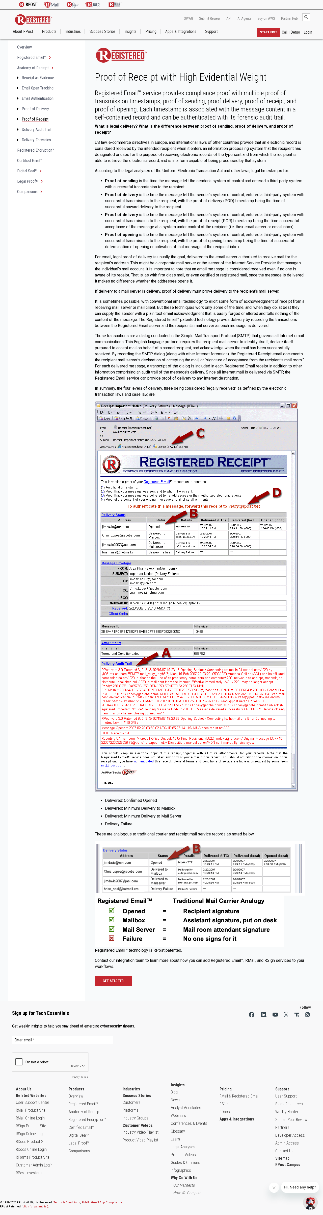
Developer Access (290, 1135)
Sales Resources (289, 1104)
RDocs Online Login (31, 1149)
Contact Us (284, 1151)
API (228, 18)
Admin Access (287, 1143)
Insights (130, 31)
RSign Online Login (30, 1133)
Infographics (181, 1170)
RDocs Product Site (31, 1141)
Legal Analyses (183, 1146)
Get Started (113, 981)
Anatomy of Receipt (33, 67)
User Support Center (32, 1102)
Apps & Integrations (180, 31)
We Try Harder (286, 1111)
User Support (286, 1096)
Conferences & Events (189, 1123)
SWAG (188, 18)
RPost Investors (29, 1173)
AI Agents (244, 18)
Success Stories (103, 31)
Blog (174, 1092)
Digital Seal (27, 171)
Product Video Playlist (140, 1140)
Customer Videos (138, 1125)
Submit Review (209, 18)
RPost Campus (287, 1164)
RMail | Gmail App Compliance (102, 1202)
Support (211, 31)
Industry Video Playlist (140, 1132)
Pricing (150, 31)
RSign (224, 1104)
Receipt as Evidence (38, 77)
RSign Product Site (31, 1126)
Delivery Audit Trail (36, 129)
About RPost (23, 31)
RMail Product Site (30, 1110)
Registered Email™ (32, 57)
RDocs (225, 1111)
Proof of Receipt (35, 119)
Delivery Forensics (36, 139)
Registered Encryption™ (36, 150)
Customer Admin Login (34, 1165)
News (175, 1099)
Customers (132, 1102)
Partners (282, 1127)
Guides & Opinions (185, 1162)
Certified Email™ (29, 160)
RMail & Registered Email (239, 1096)
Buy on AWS (266, 18)
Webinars (178, 1115)
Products (49, 31)
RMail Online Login (30, 1118)
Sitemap (282, 1158)
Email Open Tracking (37, 88)
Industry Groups (135, 1118)
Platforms (131, 1110)
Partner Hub (289, 18)
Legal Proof (27, 181)
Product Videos (183, 1154)
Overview (24, 47)
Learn (175, 1139)
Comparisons (28, 191)
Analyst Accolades (186, 1107)
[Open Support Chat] (310, 1202)
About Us (24, 1089)
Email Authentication (37, 98)
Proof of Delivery (35, 108)
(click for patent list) (34, 1206)
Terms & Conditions (66, 1202)
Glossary (178, 1131)
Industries (73, 31)
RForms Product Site (32, 1157)
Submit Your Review (291, 1119)
